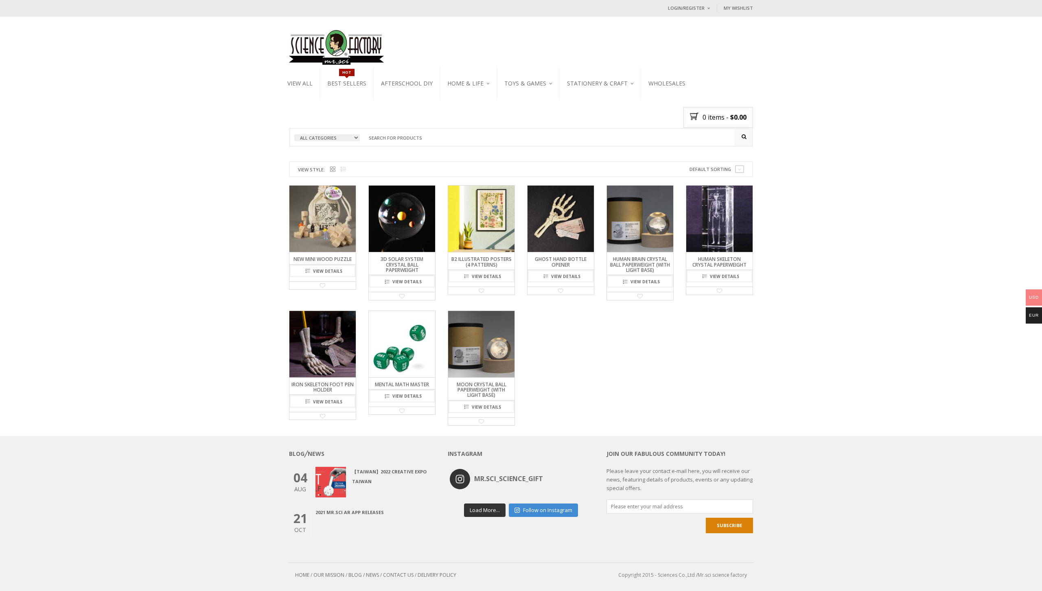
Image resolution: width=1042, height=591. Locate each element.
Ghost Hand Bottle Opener (561, 262)
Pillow (456, 111)
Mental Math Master (402, 384)
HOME (302, 574)
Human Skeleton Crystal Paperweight (719, 262)
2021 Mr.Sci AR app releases (349, 512)
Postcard (579, 111)
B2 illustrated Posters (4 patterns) (481, 262)
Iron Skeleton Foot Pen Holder (322, 387)
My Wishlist (738, 8)
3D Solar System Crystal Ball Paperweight (402, 264)
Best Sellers (346, 83)
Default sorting (710, 169)
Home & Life (465, 83)
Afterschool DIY (407, 83)
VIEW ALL (300, 83)
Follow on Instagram (547, 510)
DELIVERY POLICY (437, 574)
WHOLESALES (666, 83)
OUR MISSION (328, 574)
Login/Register (686, 8)
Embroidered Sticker (592, 101)
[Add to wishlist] (322, 285)
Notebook (580, 120)
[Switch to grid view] (332, 169)
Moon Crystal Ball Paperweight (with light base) (481, 389)
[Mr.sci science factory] (336, 46)
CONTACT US (398, 574)
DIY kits (514, 101)
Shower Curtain (467, 120)
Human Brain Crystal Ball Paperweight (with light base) (640, 264)
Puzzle (513, 111)
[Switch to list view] (343, 169)
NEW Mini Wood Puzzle (322, 259)
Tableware (460, 101)
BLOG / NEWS (363, 574)
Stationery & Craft (597, 83)
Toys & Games (525, 83)
